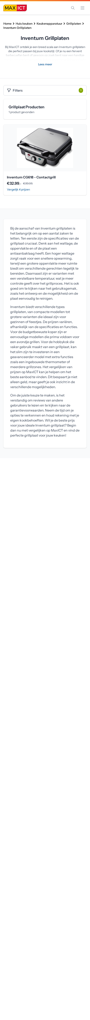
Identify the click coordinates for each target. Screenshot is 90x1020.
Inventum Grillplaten (17, 28)
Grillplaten (73, 23)
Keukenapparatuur (49, 23)
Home (7, 23)
